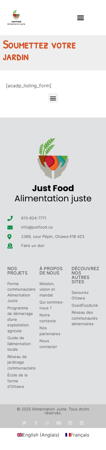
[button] (80, 17)
